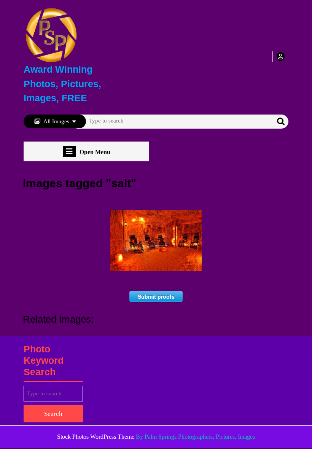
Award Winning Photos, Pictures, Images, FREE (62, 83)
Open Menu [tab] (95, 152)
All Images (56, 121)
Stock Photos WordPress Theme (95, 436)
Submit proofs (156, 296)
